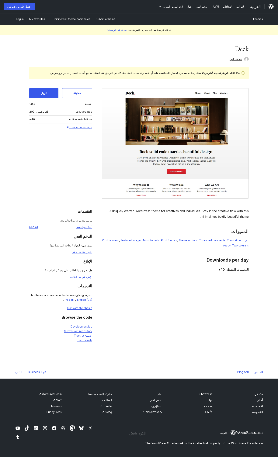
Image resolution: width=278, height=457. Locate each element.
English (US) (84, 299)
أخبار (260, 400)
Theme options (188, 240)
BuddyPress (54, 412)
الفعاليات (107, 400)
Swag (107, 412)
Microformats (151, 240)
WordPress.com (50, 394)
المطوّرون (156, 406)
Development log (81, 326)
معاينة (77, 93)
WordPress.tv (152, 412)
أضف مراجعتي (84, 226)
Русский (69, 299)
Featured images (131, 240)
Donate (105, 406)
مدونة (245, 240)
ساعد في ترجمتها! (117, 29)
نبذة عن (258, 394)
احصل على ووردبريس (19, 6)
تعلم (160, 394)
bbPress (56, 406)
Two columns (240, 245)
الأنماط (209, 412)
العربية (223, 433)
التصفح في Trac (83, 335)
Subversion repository (78, 331)
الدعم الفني (156, 400)
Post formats (169, 240)
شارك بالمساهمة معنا (100, 394)
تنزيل (44, 93)
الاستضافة (257, 406)
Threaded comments (212, 240)
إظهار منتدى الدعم (82, 251)
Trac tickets (84, 340)
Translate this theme (79, 308)
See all (33, 226)
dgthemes (236, 59)
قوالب (209, 400)
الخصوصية (257, 412)
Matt (57, 400)
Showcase (206, 394)
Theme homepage (80, 127)
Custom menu (110, 240)
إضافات (208, 406)
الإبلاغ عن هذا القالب (81, 276)
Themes (258, 19)
